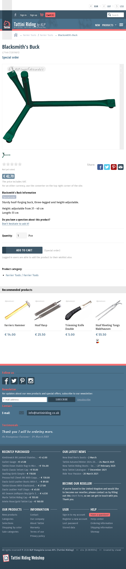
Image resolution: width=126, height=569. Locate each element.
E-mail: (6, 413)
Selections (7, 523)
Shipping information (102, 527)
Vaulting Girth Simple (13, 473)
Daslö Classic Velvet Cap (15, 469)
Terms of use (37, 531)
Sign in (23, 15)
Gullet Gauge (9, 462)
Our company (37, 519)
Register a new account (75, 519)
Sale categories (10, 531)
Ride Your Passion (72, 473)
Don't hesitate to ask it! (15, 223)
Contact (7, 406)
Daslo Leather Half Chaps (15, 489)
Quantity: (7, 235)
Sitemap (95, 531)
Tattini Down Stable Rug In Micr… (19, 466)
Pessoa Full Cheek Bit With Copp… (20, 477)
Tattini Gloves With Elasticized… (19, 485)
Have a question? (100, 514)
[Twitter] (107, 167)
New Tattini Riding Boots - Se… (79, 466)
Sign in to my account (74, 514)
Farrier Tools (29, 35)
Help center (97, 519)
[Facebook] (100, 167)
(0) (50, 15)
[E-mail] (121, 167)
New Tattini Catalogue (74, 469)
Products (107, 25)
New (97, 25)
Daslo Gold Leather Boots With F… (20, 481)
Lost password (70, 523)
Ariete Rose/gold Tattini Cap (17, 501)
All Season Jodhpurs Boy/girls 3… (20, 493)
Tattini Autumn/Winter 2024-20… (80, 462)
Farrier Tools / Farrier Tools (22, 275)
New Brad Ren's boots (74, 457)
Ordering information (102, 523)
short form (77, 495)
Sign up (33, 15)
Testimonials (10, 425)
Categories (7, 519)
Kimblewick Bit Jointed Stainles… (19, 457)
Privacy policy (37, 536)
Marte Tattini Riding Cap (14, 497)
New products (9, 514)
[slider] (12, 164)
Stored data (69, 527)
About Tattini (37, 523)
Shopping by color (12, 527)
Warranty (35, 527)
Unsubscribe (84, 399)
